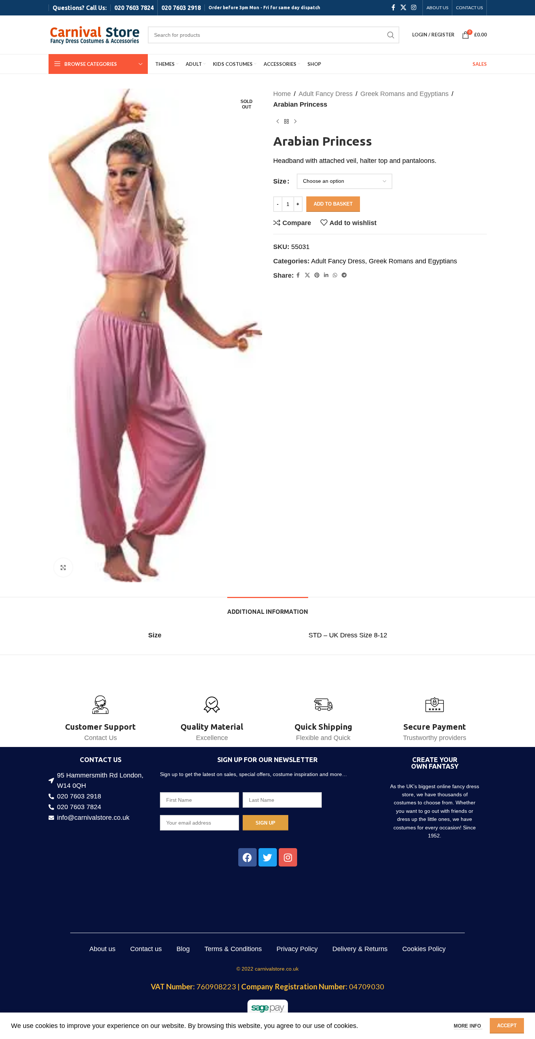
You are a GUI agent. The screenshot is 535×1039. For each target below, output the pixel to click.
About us (102, 949)
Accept (507, 1025)
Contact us (146, 949)
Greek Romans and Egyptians (404, 93)
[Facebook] (247, 857)
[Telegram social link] (344, 275)
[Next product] (295, 121)
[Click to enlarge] (63, 567)
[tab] (267, 608)
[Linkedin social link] (326, 275)
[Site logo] (94, 34)
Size (279, 181)
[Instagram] (288, 857)
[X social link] (403, 7)
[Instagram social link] (413, 7)
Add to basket (333, 204)
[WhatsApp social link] (335, 275)
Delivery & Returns (360, 949)
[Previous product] (277, 121)
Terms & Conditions (233, 949)
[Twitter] (267, 857)
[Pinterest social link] (317, 275)
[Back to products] (286, 121)
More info (468, 1026)
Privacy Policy (297, 949)
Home (282, 93)
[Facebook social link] (393, 7)
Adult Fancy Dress (326, 93)
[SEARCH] (390, 34)
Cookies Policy (424, 949)
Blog (183, 949)
